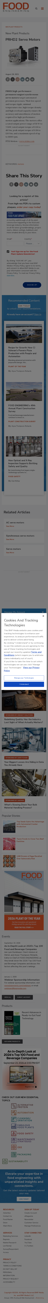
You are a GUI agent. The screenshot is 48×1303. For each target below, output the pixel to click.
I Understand (24, 684)
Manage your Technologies (24, 678)
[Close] (43, 616)
